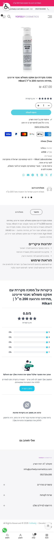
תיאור (36, 212)
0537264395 (40, 9)
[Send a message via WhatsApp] (4, 530)
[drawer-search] (9, 16)
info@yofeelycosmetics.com (17, 9)
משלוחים (19, 212)
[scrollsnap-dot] (31, 197)
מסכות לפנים (46, 169)
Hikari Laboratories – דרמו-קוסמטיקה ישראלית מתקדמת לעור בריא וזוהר (27, 161)
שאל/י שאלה (46, 141)
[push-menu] (50, 16)
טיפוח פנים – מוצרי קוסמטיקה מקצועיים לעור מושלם (30, 166)
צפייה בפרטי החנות (42, 127)
